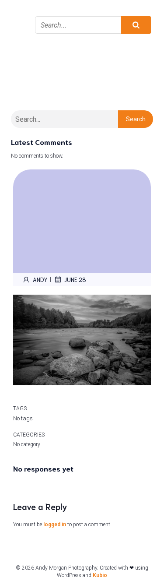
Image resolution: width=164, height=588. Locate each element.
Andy (40, 279)
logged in (54, 524)
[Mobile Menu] (19, 13)
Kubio (100, 575)
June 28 (75, 279)
